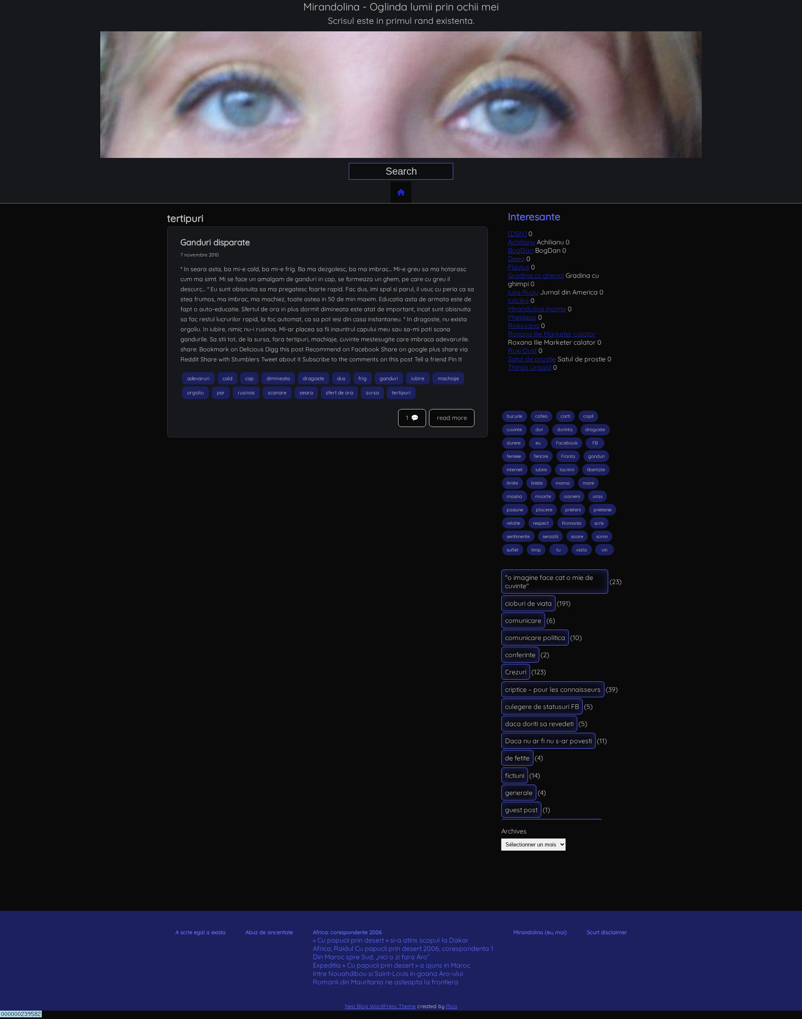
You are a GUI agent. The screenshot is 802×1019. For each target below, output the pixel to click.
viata (581, 550)
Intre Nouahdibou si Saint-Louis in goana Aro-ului (388, 973)
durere (513, 443)
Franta (568, 456)
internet (515, 470)
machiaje (448, 378)
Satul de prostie (532, 359)
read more (452, 418)
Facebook (567, 443)
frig (362, 378)
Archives (514, 831)
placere (544, 510)
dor (539, 429)
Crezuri (515, 672)
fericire (541, 456)
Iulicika (518, 300)
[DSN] (517, 233)
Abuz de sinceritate (269, 932)
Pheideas (522, 317)
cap (249, 378)
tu (558, 550)
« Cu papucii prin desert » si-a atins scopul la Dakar (391, 940)
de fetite (517, 758)
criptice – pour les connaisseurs (553, 689)
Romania (571, 523)
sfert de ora (339, 393)
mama (563, 483)
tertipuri (401, 393)
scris (599, 523)
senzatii (550, 536)
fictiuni (514, 775)
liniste (537, 483)
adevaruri (198, 378)
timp (536, 550)
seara (306, 393)
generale (519, 792)
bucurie (514, 416)
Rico (451, 1006)
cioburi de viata (528, 603)
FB (595, 443)
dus (341, 378)
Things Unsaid (529, 367)
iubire (417, 378)
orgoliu (195, 393)
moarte (543, 496)
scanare (277, 393)
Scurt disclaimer (607, 932)
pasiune (515, 510)
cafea (541, 416)
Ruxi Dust (522, 350)
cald (227, 378)
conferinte (520, 655)
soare (577, 536)
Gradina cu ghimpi (536, 275)
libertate (596, 470)
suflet (512, 550)
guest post (521, 810)
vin (604, 550)
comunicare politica (535, 637)
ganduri (389, 378)
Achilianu (521, 242)
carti (565, 416)
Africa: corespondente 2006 (347, 932)
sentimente (518, 536)
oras (597, 496)
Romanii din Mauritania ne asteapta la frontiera (385, 982)
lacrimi (567, 470)
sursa (372, 393)
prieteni (573, 510)
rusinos (246, 393)
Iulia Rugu (523, 292)
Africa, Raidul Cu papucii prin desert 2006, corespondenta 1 (403, 948)
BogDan (520, 250)
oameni (572, 496)
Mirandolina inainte (537, 309)
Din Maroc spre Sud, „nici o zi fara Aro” (371, 957)
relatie (513, 523)
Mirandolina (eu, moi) (540, 932)
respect (541, 523)
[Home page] (401, 192)
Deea (516, 258)
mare (588, 483)
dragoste (313, 378)
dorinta (565, 429)
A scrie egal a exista (200, 932)
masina (514, 496)
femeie (514, 456)
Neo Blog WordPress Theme (380, 1006)
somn (602, 536)
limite (512, 483)
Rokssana (523, 325)
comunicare (523, 620)
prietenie (603, 510)
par (221, 393)
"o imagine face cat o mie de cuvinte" (549, 581)
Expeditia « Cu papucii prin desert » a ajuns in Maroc (391, 965)
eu (538, 443)
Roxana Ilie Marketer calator (552, 334)
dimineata (278, 378)
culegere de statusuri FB (542, 706)
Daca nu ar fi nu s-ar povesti (548, 741)
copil (588, 416)
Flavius (518, 267)
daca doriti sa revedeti (539, 723)
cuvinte (514, 429)
